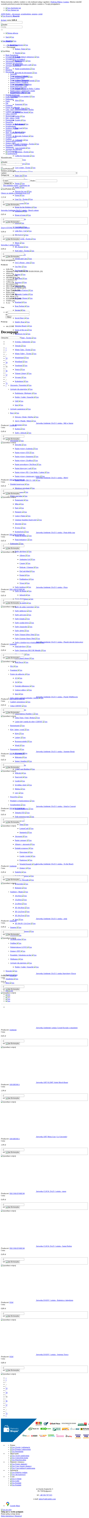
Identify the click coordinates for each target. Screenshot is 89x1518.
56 (6, 371)
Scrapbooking (11, 126)
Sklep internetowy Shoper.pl (11, 1516)
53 (6, 358)
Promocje (13, 154)
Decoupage (10, 72)
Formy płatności (21, 1464)
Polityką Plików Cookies (60, 2)
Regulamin (19, 1451)
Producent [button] (4, 265)
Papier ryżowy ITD (17, 78)
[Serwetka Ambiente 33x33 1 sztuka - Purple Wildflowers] (18, 697)
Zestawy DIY (11, 143)
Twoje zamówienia (22, 1456)
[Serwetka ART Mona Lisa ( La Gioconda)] (18, 1137)
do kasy (4, 20)
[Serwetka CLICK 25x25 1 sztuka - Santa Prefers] (18, 1246)
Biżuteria (9, 70)
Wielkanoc (9, 147)
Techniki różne (11, 137)
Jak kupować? (20, 1475)
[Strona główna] (12, 33)
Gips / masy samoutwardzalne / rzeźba (20, 110)
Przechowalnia (20, 1460)
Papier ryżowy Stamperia (19, 80)
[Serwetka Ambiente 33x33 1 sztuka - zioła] (18, 919)
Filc (7, 103)
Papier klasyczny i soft (18, 87)
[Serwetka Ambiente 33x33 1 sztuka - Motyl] (18, 478)
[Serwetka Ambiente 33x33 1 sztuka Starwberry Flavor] (18, 973)
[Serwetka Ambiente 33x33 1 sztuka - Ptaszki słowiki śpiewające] (18, 642)
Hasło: (32, 181)
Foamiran (9, 105)
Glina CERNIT (11, 114)
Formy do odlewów (13, 107)
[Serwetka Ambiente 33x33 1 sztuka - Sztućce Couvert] (18, 806)
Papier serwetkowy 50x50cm (21, 84)
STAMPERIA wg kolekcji (15, 59)
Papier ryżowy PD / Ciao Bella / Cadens (25, 89)
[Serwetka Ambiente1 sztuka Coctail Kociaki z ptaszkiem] (18, 1028)
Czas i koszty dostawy (23, 1466)
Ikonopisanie (10, 116)
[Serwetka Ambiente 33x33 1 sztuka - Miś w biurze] (18, 423)
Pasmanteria (10, 120)
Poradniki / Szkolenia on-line (16, 145)
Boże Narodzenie (12, 55)
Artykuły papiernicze (13, 66)
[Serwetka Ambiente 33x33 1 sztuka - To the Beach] (18, 864)
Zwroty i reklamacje (22, 1447)
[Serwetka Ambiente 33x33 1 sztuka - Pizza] (18, 587)
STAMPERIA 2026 (13, 57)
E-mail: (5, 181)
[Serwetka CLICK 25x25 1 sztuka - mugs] (18, 1191)
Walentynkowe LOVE (14, 141)
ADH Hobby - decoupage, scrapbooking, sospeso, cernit (21, 14)
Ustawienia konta (21, 1458)
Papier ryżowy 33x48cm (19, 82)
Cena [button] (2, 307)
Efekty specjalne (12, 97)
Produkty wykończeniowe (15, 124)
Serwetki (13, 74)
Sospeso (9, 131)
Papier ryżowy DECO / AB (20, 93)
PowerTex (9, 122)
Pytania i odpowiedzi (23, 1449)
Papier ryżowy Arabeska (19, 76)
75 (6, 383)
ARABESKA (14, 1085)
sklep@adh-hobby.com (47, 1499)
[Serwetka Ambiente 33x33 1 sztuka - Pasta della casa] (18, 533)
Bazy (7, 68)
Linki (17, 1481)
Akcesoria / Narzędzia (14, 61)
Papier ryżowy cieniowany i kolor (22, 91)
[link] (9, 269)
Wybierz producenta (8, 171)
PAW (11, 1302)
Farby (8, 101)
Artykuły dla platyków (14, 149)
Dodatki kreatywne (13, 95)
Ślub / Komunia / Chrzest (15, 133)
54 (6, 362)
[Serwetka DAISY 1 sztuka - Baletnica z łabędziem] (18, 1300)
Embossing (10, 99)
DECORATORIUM (17, 480)
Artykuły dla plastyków (14, 63)
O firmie (18, 1479)
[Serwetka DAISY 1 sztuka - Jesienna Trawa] (18, 1355)
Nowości (13, 151)
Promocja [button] (4, 322)
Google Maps (15, 1506)
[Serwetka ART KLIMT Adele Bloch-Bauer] (18, 1082)
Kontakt (18, 1483)
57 (6, 375)
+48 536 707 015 (46, 1495)
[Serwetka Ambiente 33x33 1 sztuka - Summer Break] (18, 752)
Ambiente (13, 425)
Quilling (9, 139)
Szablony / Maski (12, 128)
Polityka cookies (21, 1472)
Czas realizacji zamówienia (25, 1468)
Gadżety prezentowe (13, 112)
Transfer (9, 135)
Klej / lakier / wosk (12, 118)
